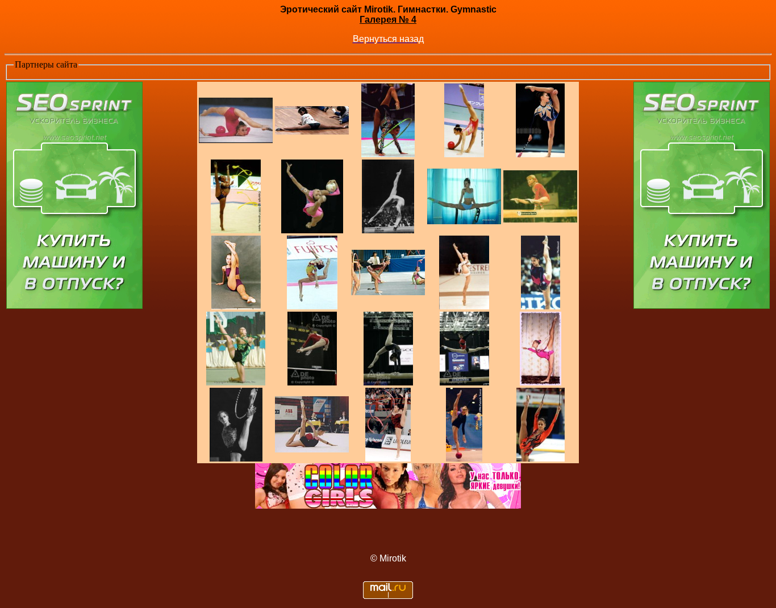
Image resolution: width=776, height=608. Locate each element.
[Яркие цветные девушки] (388, 505)
